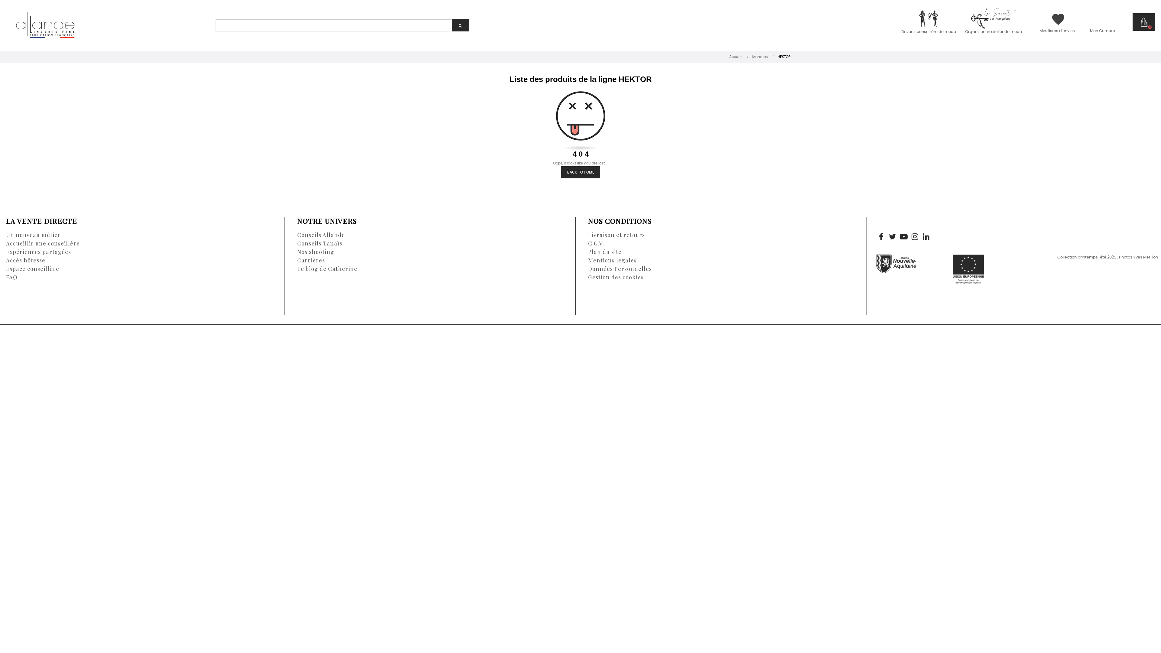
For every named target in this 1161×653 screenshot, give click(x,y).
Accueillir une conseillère (43, 243)
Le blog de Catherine (327, 268)
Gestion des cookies (616, 277)
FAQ (12, 277)
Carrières (311, 260)
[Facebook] (881, 237)
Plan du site (605, 251)
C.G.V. (596, 243)
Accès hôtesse (25, 260)
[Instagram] (914, 237)
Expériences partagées (38, 251)
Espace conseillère (32, 268)
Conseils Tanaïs (319, 243)
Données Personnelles (620, 268)
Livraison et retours (616, 235)
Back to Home (580, 172)
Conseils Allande (321, 235)
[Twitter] (892, 237)
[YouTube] (903, 237)
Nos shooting (315, 251)
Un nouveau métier (33, 235)
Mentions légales (612, 260)
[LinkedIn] (926, 237)
